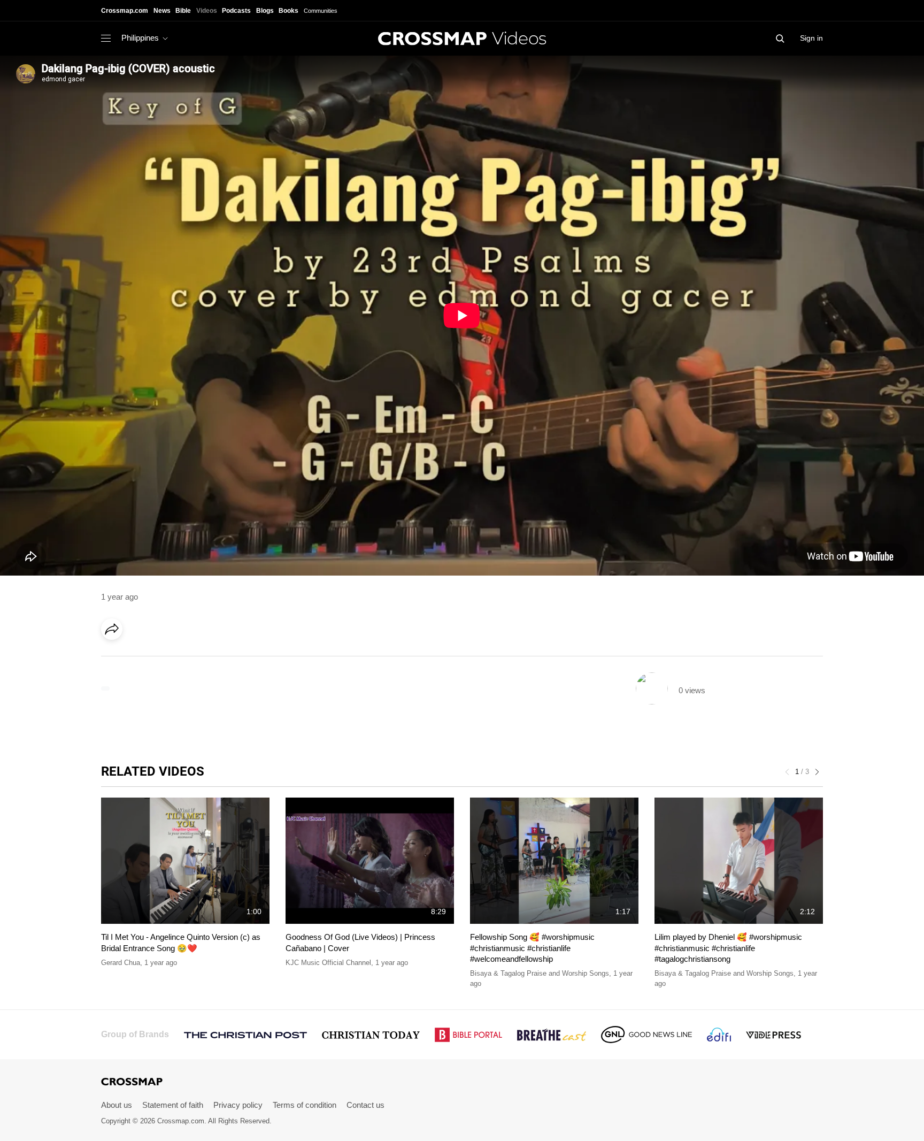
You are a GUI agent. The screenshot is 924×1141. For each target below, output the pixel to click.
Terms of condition (304, 1104)
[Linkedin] (136, 659)
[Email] (180, 659)
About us (116, 1104)
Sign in (811, 38)
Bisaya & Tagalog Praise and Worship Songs (539, 973)
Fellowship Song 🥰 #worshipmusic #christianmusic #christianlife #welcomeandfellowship (532, 947)
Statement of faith (172, 1104)
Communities (320, 10)
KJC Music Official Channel (328, 963)
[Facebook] (115, 659)
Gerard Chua (120, 963)
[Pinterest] (158, 659)
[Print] (202, 659)
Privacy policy (238, 1104)
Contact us (365, 1104)
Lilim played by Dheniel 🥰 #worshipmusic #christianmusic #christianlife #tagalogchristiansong (728, 947)
